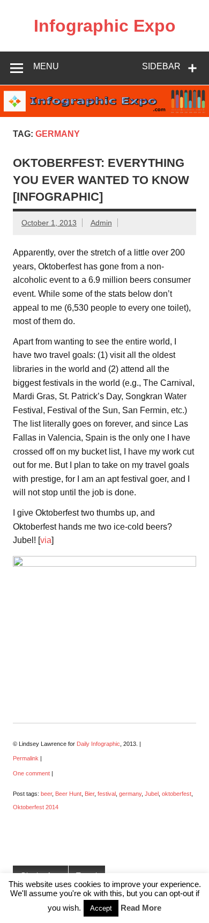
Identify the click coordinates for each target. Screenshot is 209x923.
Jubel (152, 793)
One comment (31, 773)
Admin (101, 222)
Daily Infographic (98, 744)
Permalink (26, 758)
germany (130, 793)
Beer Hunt (68, 793)
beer (46, 793)
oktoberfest (176, 793)
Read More (141, 908)
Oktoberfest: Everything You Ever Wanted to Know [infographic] (101, 179)
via (45, 540)
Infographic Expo (105, 25)
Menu (46, 66)
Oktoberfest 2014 (35, 807)
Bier (89, 793)
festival (107, 793)
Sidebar (161, 66)
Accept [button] (101, 908)
